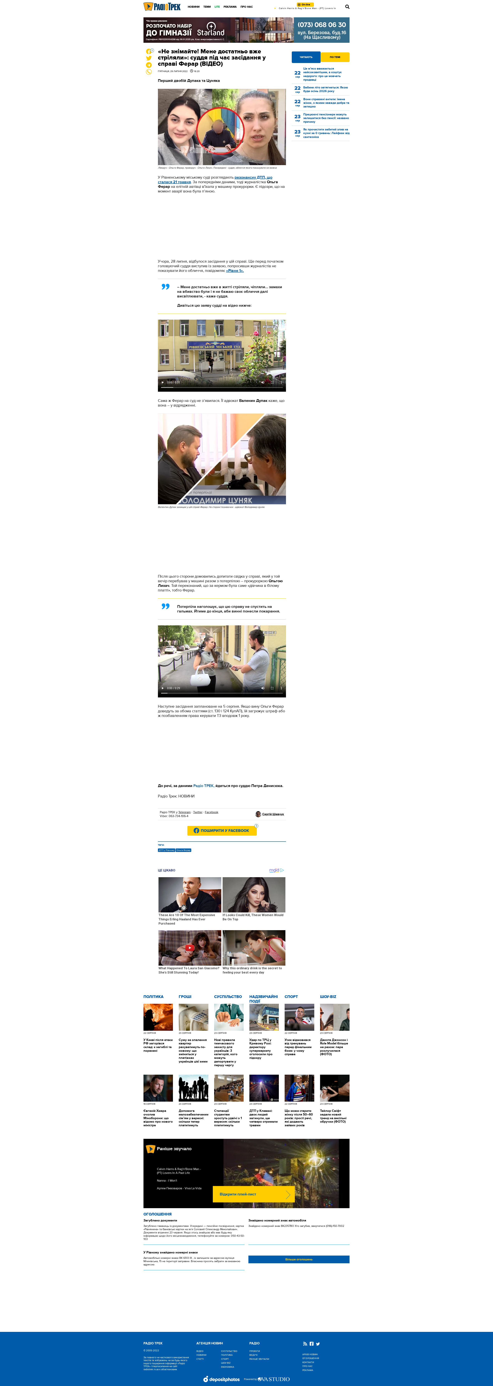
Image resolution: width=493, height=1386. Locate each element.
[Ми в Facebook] (312, 1344)
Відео (199, 1351)
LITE (217, 6)
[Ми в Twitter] (318, 1344)
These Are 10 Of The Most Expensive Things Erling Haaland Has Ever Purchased (186, 919)
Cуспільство (228, 997)
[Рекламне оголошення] (246, 30)
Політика (153, 997)
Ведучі (253, 1355)
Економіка (227, 1367)
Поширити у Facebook (229, 829)
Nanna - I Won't (167, 1181)
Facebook (211, 812)
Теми (207, 6)
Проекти (254, 1351)
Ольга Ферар (183, 850)
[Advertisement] (222, 226)
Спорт (291, 997)
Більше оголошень (299, 1259)
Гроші (185, 997)
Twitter (197, 812)
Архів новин (310, 1354)
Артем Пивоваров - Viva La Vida (179, 1188)
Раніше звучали (259, 1359)
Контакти (308, 1362)
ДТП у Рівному (166, 850)
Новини (194, 6)
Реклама (230, 6)
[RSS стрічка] (305, 1344)
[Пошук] (347, 7)
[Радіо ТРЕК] (162, 6)
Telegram (184, 812)
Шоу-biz (328, 997)
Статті (200, 1359)
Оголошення (157, 1214)
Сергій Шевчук (273, 814)
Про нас (247, 6)
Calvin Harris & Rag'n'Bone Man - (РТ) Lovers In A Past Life (179, 1171)
